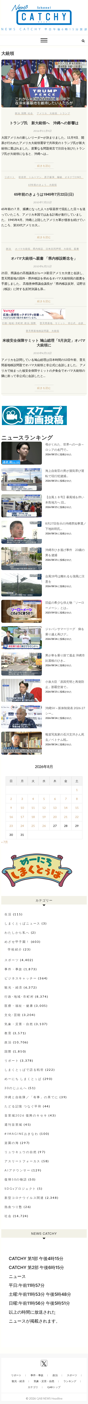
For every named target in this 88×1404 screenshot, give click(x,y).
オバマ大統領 (22, 248)
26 (44, 826)
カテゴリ (33, 1387)
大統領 (53, 113)
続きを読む (44, 165)
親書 (76, 248)
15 (77, 807)
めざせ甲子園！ (17, 941)
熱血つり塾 (13, 1207)
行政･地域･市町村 (12, 323)
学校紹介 (15, 949)
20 (55, 817)
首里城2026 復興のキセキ (25, 1115)
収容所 (22, 177)
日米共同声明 (53, 248)
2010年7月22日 (42, 202)
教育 (8, 1033)
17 (22, 817)
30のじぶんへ (15, 1088)
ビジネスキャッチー (20, 978)
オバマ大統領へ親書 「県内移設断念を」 (44, 258)
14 (65, 807)
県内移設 (38, 248)
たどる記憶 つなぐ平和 (23, 1106)
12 (44, 807)
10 (22, 807)
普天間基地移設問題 (37, 330)
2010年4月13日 (42, 353)
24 (22, 826)
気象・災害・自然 (18, 1024)
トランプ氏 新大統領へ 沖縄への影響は (44, 122)
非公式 (72, 323)
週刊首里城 (13, 1124)
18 (33, 817)
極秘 (59, 177)
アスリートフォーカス (22, 1161)
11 (33, 807)
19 (44, 817)
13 (55, 807)
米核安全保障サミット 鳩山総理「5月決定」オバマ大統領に (44, 342)
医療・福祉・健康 (18, 1005)
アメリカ (42, 113)
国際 (23, 113)
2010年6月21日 (42, 266)
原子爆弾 (49, 177)
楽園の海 (11, 1143)
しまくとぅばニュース (22, 923)
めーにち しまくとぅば (23, 1079)
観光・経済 (13, 987)
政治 (17, 113)
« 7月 (4, 842)
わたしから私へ (17, 932)
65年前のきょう (37, 184)
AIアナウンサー (17, 1170)
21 (65, 817)
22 (77, 817)
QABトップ (53, 1387)
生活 (8, 914)
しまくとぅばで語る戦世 (24, 1069)
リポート (9, 177)
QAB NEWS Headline (49, 1398)
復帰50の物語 (15, 1179)
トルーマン (35, 177)
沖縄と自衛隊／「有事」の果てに (31, 1097)
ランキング (69, 1381)
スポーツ (11, 960)
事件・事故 (13, 969)
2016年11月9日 (42, 130)
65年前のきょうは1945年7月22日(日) (44, 194)
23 (11, 826)
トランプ (65, 113)
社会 (30, 113)
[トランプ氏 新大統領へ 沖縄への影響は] (44, 83)
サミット (60, 323)
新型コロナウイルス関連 (24, 1197)
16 (11, 817)
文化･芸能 (12, 1015)
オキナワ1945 (73, 177)
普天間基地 (46, 323)
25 (33, 826)
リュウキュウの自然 (20, 1152)
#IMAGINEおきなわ (21, 1133)
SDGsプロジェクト (20, 1188)
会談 (80, 323)
